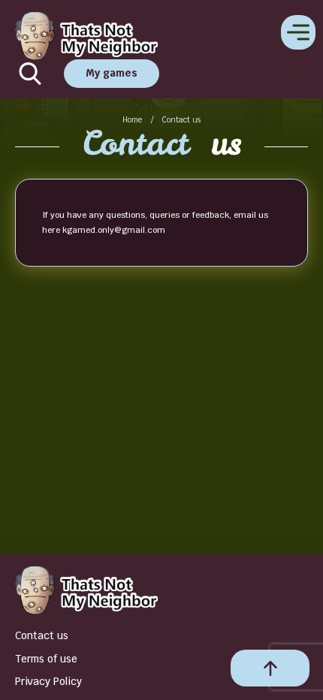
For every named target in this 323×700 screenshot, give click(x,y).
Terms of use (46, 658)
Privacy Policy (48, 681)
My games (111, 73)
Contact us (41, 635)
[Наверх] (270, 668)
